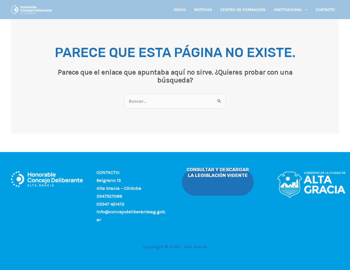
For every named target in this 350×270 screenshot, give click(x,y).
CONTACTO (325, 9)
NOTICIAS (203, 9)
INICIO (180, 9)
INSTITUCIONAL (288, 9)
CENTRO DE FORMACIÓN (243, 9)
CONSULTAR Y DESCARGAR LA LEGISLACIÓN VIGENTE (217, 172)
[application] (304, 9)
